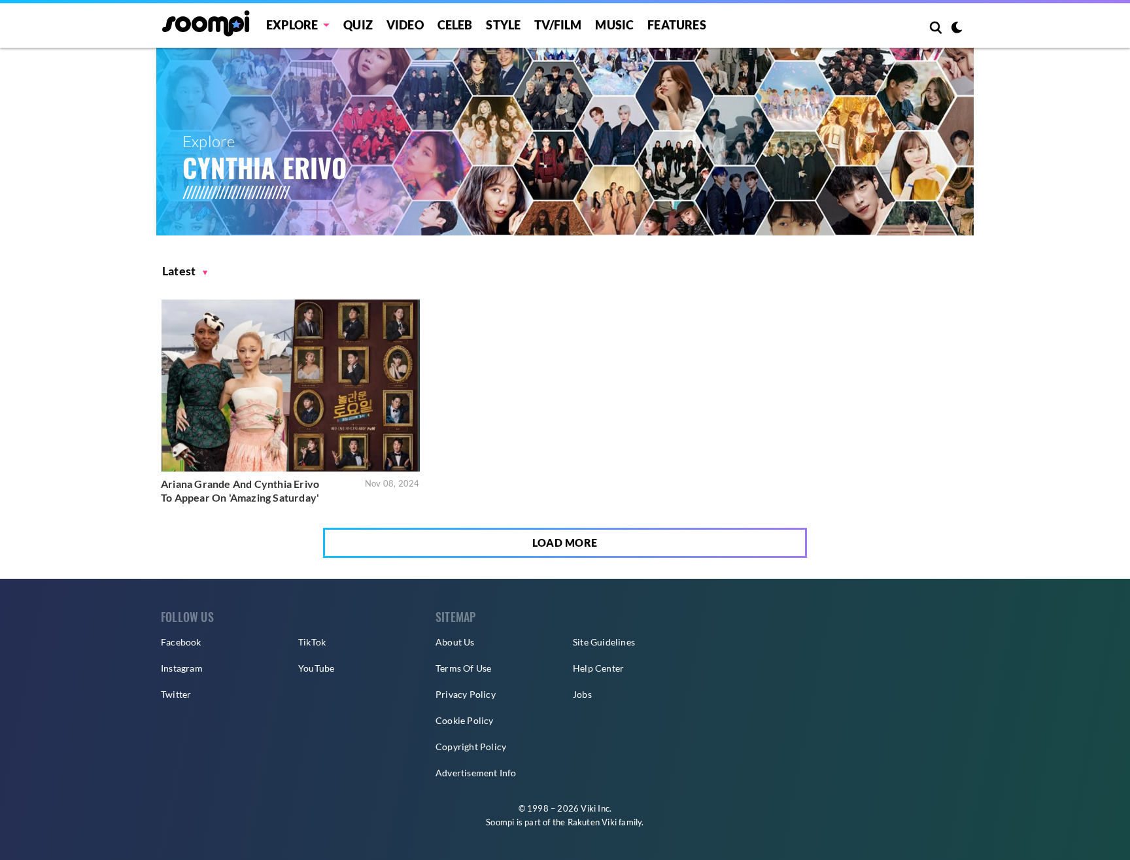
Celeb (455, 25)
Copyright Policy (471, 746)
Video (405, 25)
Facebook (181, 641)
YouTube (316, 668)
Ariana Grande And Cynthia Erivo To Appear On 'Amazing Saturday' (240, 490)
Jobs (582, 694)
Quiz (358, 25)
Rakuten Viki (592, 822)
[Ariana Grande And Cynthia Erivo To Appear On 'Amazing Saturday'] (291, 386)
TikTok (312, 641)
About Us (455, 641)
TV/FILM (557, 25)
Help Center (598, 668)
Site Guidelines (604, 641)
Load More (565, 542)
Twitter (176, 694)
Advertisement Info (476, 772)
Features (676, 25)
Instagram (182, 668)
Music (614, 25)
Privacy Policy (466, 694)
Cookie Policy (465, 720)
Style (503, 25)
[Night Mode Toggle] (956, 29)
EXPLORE (292, 25)
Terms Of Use (463, 668)
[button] (185, 271)
